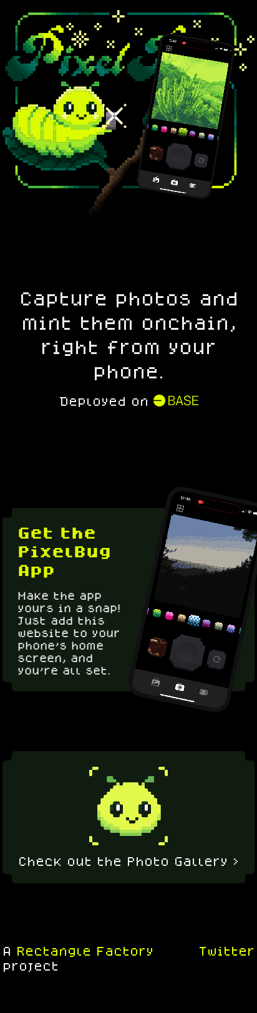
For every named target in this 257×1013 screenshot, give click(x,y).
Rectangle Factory (84, 950)
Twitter (226, 950)
